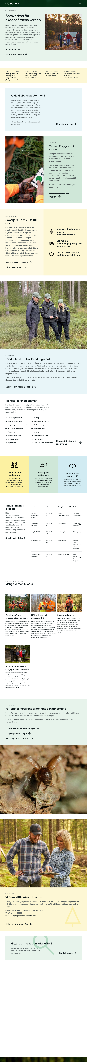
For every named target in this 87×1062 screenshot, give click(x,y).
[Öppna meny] (80, 4)
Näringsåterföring (39, 428)
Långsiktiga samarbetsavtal (17, 425)
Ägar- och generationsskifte (43, 443)
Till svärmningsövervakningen (20, 728)
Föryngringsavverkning (15, 418)
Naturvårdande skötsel (15, 428)
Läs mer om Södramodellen (19, 386)
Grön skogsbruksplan (14, 421)
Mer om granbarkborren (17, 738)
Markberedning (38, 425)
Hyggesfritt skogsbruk (41, 421)
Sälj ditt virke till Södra (16, 262)
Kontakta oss (66, 952)
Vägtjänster (11, 443)
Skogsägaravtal (13, 439)
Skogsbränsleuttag (14, 435)
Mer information (64, 124)
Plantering (11, 432)
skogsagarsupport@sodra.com (24, 915)
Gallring (36, 418)
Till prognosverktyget (16, 733)
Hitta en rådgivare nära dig (18, 924)
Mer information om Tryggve (59, 195)
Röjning (36, 432)
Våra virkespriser (13, 267)
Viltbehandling (38, 439)
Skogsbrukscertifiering (41, 435)
